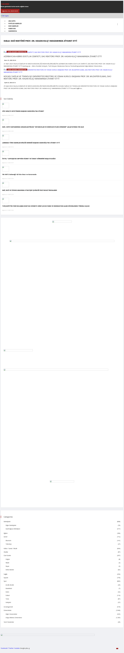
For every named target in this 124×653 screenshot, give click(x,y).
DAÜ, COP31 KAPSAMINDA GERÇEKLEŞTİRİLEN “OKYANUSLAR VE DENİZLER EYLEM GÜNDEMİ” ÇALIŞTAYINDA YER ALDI (43, 127)
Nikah (7, 563)
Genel (5, 537)
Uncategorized (8, 607)
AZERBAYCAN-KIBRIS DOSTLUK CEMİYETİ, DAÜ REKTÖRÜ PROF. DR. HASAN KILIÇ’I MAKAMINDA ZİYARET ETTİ (53, 56)
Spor (5, 581)
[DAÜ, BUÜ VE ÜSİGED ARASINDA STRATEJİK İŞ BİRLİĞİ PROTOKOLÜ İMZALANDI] (5, 184)
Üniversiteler (7, 610)
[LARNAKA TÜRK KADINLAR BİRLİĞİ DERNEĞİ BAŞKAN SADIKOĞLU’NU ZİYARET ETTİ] (5, 137)
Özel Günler (7, 555)
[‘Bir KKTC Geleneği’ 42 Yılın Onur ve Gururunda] (5, 169)
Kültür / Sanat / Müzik (10, 548)
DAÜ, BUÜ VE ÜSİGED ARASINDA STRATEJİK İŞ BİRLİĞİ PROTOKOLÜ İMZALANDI (29, 190)
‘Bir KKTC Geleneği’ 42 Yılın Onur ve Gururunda (19, 174)
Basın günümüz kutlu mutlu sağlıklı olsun (14, 6)
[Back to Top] (117, 648)
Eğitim (6, 533)
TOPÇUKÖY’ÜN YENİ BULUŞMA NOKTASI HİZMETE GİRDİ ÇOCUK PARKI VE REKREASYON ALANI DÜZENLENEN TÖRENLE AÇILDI (46, 206)
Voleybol (8, 602)
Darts (7, 592)
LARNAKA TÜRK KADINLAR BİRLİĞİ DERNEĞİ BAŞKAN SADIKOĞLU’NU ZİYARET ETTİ (31, 143)
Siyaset (6, 578)
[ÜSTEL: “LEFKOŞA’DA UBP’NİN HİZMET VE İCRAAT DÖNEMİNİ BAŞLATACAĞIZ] (5, 153)
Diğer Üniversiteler (11, 614)
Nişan (7, 566)
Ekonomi (8, 540)
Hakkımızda (12, 31)
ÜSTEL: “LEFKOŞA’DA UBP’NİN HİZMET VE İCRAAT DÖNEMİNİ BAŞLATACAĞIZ (29, 159)
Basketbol (9, 588)
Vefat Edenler (10, 570)
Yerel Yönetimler (9, 622)
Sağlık (5, 574)
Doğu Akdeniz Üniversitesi (17, 52)
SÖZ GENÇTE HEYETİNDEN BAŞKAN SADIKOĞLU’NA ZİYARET (23, 111)
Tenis (7, 599)
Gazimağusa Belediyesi (13, 529)
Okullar (6, 552)
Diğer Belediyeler (11, 525)
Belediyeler (7, 521)
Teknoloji (8, 544)
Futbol (8, 595)
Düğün (8, 559)
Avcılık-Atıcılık (10, 585)
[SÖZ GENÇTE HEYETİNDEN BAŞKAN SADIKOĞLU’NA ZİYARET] (5, 105)
